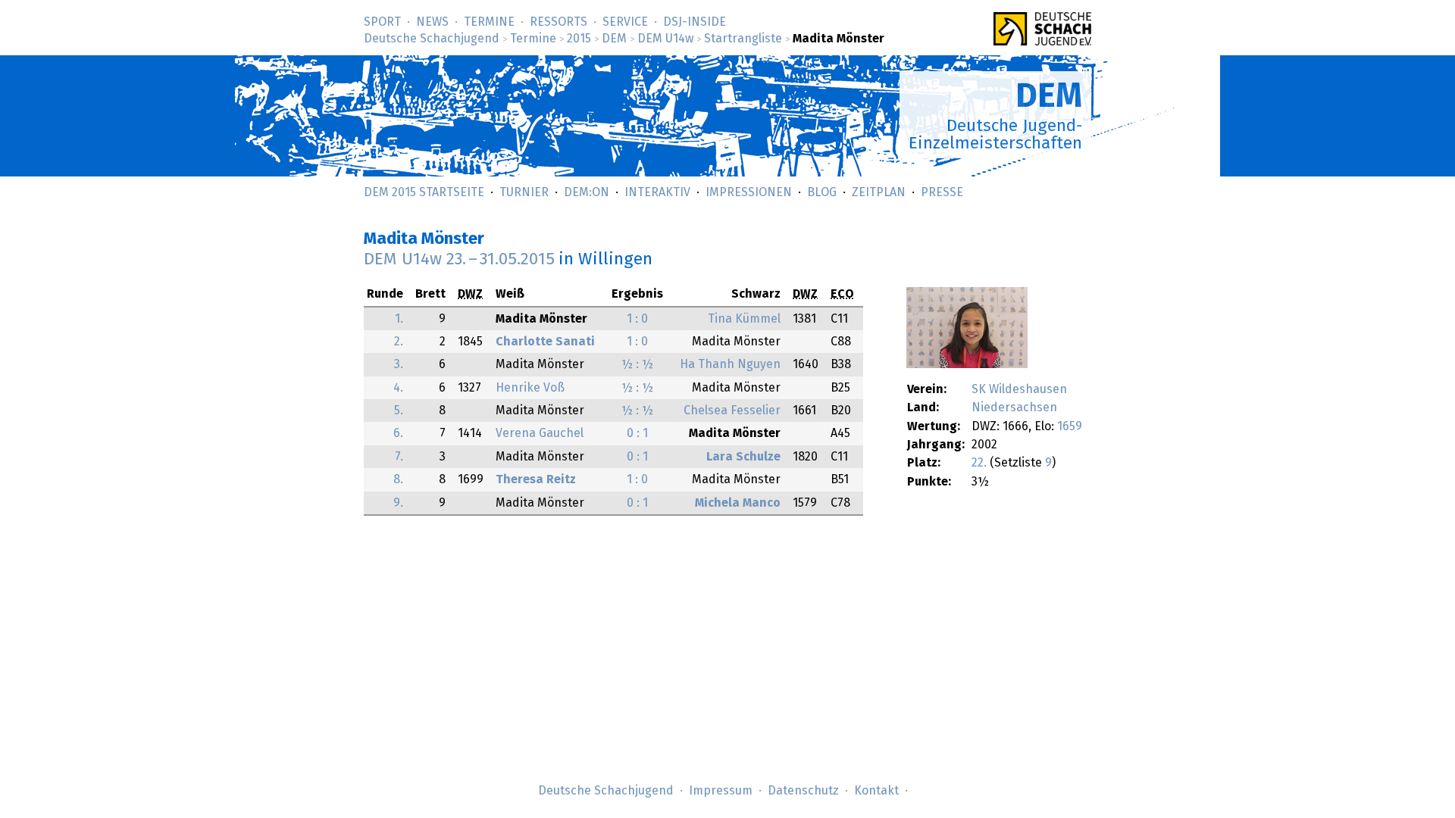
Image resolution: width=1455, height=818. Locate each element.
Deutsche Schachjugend (431, 39)
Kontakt (876, 791)
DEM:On (586, 192)
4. (398, 388)
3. (398, 364)
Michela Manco (738, 503)
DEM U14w (665, 39)
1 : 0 (637, 319)
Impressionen (749, 192)
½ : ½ (637, 364)
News (432, 22)
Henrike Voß (530, 388)
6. (398, 433)
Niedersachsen (1014, 407)
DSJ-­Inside (694, 22)
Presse (942, 192)
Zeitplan (879, 192)
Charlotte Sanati (545, 342)
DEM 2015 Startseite (424, 192)
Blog (822, 192)
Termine (489, 22)
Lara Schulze (743, 457)
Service (625, 22)
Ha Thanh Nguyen (730, 364)
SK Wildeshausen (1019, 389)
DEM (614, 39)
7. (399, 457)
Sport (382, 22)
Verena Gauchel (540, 433)
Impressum (721, 791)
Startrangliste (743, 39)
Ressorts (558, 22)
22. (979, 463)
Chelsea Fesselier (732, 410)
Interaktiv (657, 192)
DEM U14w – (459, 259)
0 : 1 (637, 433)
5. (398, 410)
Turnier (524, 192)
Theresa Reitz (536, 479)
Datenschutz (803, 791)
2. (398, 342)
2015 (579, 39)
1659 (1069, 426)
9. (398, 503)
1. (399, 319)
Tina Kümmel (744, 319)
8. (398, 479)
